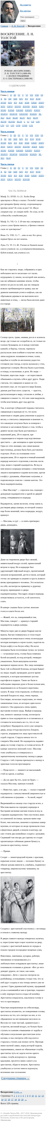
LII (32, 121)
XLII (8, 118)
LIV (2, 125)
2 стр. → (18, 1092)
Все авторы (25, 11)
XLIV (22, 118)
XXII (27, 102)
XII (9, 99)
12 (39, 1095)
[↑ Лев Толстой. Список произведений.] (10, 22)
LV (7, 125)
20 (22, 1099)
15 (5, 1099)
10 (33, 1095)
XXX (41, 106)
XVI (32, 99)
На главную (25, 4)
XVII (38, 99)
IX (42, 95)
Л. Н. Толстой (17, 26)
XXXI (3, 110)
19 (19, 1099)
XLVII (3, 121)
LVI (12, 125)
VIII (37, 95)
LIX (31, 125)
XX (15, 102)
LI (28, 121)
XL (40, 114)
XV (26, 99)
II (11, 95)
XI (5, 99)
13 (43, 1095)
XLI (2, 118)
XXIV (41, 102)
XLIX (19, 121)
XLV (29, 118)
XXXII (11, 110)
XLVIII (11, 121)
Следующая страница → (15, 1078)
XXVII (18, 106)
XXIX (34, 106)
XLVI (35, 118)
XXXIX (33, 114)
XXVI (10, 106)
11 (36, 1095)
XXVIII (26, 106)
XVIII (3, 102)
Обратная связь (6, 1120)
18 (16, 1099)
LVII (18, 125)
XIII (15, 99)
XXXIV (28, 110)
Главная (4, 26)
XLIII (15, 118)
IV (19, 95)
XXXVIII (23, 114)
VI (27, 95)
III (15, 95)
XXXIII (19, 110)
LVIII (24, 125)
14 (2, 1099)
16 (9, 1099)
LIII (38, 121)
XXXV (37, 110)
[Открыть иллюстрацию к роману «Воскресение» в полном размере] (17, 331)
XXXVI (4, 114)
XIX (10, 102)
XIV (21, 99)
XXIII (34, 102)
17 (12, 1099)
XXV (3, 106)
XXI (21, 102)
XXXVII (13, 114)
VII (31, 95)
